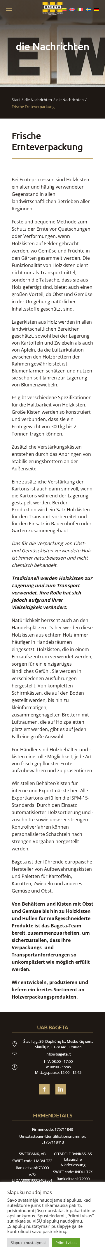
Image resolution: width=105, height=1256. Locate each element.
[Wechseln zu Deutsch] (96, 8)
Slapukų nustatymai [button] (28, 1242)
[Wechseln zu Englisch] (72, 8)
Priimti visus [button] (65, 1242)
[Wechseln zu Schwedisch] (88, 8)
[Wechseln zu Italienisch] (80, 8)
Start (16, 99)
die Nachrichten (38, 99)
